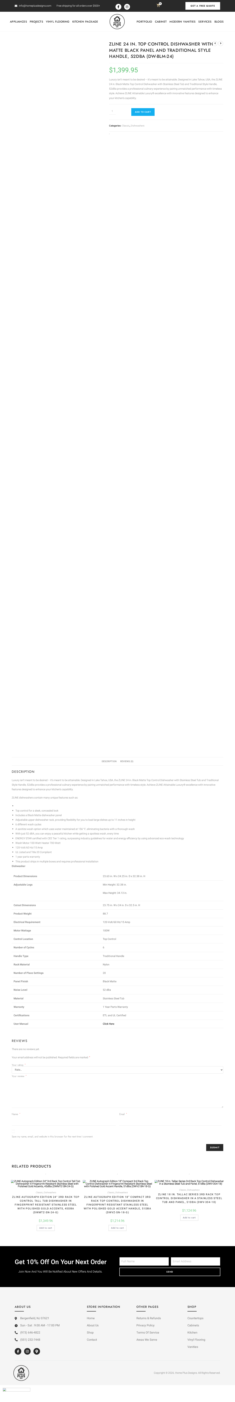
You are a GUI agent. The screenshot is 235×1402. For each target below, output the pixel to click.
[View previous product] (215, 43)
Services (205, 22)
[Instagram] (127, 7)
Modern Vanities (182, 22)
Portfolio (144, 22)
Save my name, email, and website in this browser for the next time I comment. (52, 1136)
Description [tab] (109, 761)
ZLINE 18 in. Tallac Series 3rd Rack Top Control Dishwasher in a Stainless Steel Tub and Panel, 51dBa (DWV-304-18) (189, 1198)
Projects (36, 22)
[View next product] (220, 43)
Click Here (108, 1024)
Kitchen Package (85, 22)
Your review (19, 1076)
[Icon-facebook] (118, 7)
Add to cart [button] (45, 1228)
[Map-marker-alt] (36, 1351)
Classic (126, 125)
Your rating (19, 1065)
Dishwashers (137, 125)
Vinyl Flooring (58, 22)
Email (123, 1114)
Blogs (219, 22)
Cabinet (161, 22)
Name (16, 1114)
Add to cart (143, 112)
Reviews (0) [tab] (126, 761)
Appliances (18, 22)
